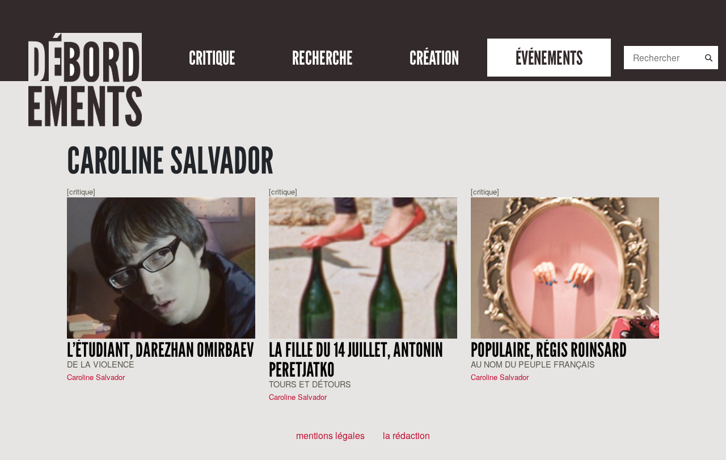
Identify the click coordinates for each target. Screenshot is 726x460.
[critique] (81, 191)
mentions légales (330, 435)
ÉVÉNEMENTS (549, 57)
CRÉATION (434, 57)
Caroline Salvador (96, 377)
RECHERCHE (322, 57)
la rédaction (406, 435)
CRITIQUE (212, 57)
